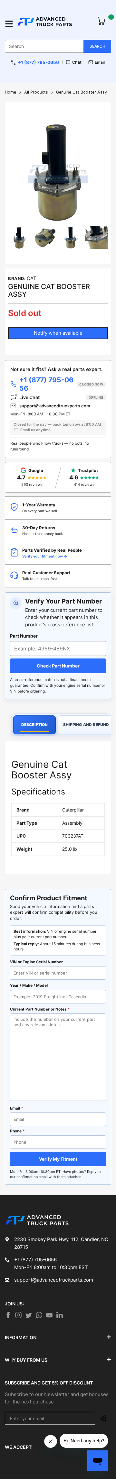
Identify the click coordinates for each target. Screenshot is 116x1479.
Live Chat (61, 397)
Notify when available (58, 333)
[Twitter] (18, 1315)
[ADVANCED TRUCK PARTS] (53, 23)
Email (100, 62)
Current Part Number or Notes (40, 1009)
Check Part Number (58, 665)
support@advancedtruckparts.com (54, 405)
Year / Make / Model (29, 985)
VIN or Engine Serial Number (36, 961)
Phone (17, 1131)
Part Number (24, 636)
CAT (31, 278)
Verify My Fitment (58, 1159)
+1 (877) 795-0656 (38, 62)
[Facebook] (8, 1315)
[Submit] (103, 1418)
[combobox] (58, 46)
